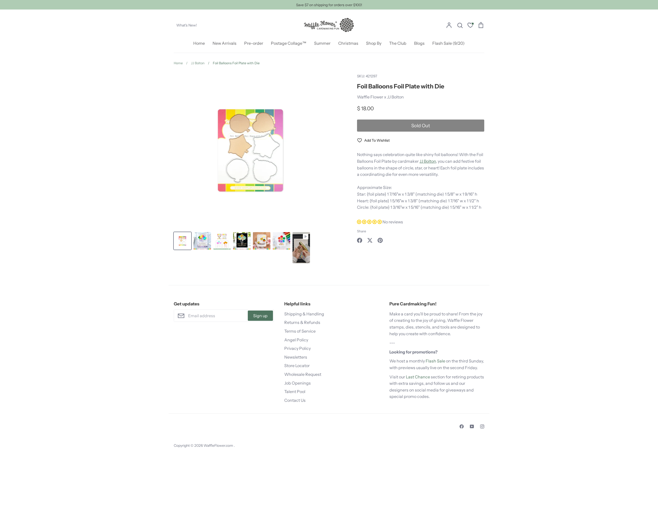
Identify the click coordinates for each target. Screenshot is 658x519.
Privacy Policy (297, 348)
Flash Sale (435, 360)
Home (199, 43)
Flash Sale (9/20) (448, 43)
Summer (322, 43)
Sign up (260, 315)
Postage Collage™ (288, 43)
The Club (397, 43)
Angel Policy (296, 339)
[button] (369, 221)
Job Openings (297, 383)
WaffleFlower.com (219, 445)
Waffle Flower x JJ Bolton (380, 96)
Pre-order (253, 43)
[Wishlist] (470, 26)
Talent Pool (294, 391)
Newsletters (295, 357)
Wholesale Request (302, 374)
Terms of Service (300, 331)
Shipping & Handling (304, 313)
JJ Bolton (427, 161)
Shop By (373, 43)
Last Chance (418, 376)
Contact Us (295, 400)
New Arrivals (224, 43)
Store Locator (297, 365)
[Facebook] (461, 426)
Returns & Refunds (302, 322)
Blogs (419, 43)
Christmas (348, 43)
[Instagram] (482, 426)
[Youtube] (472, 426)
